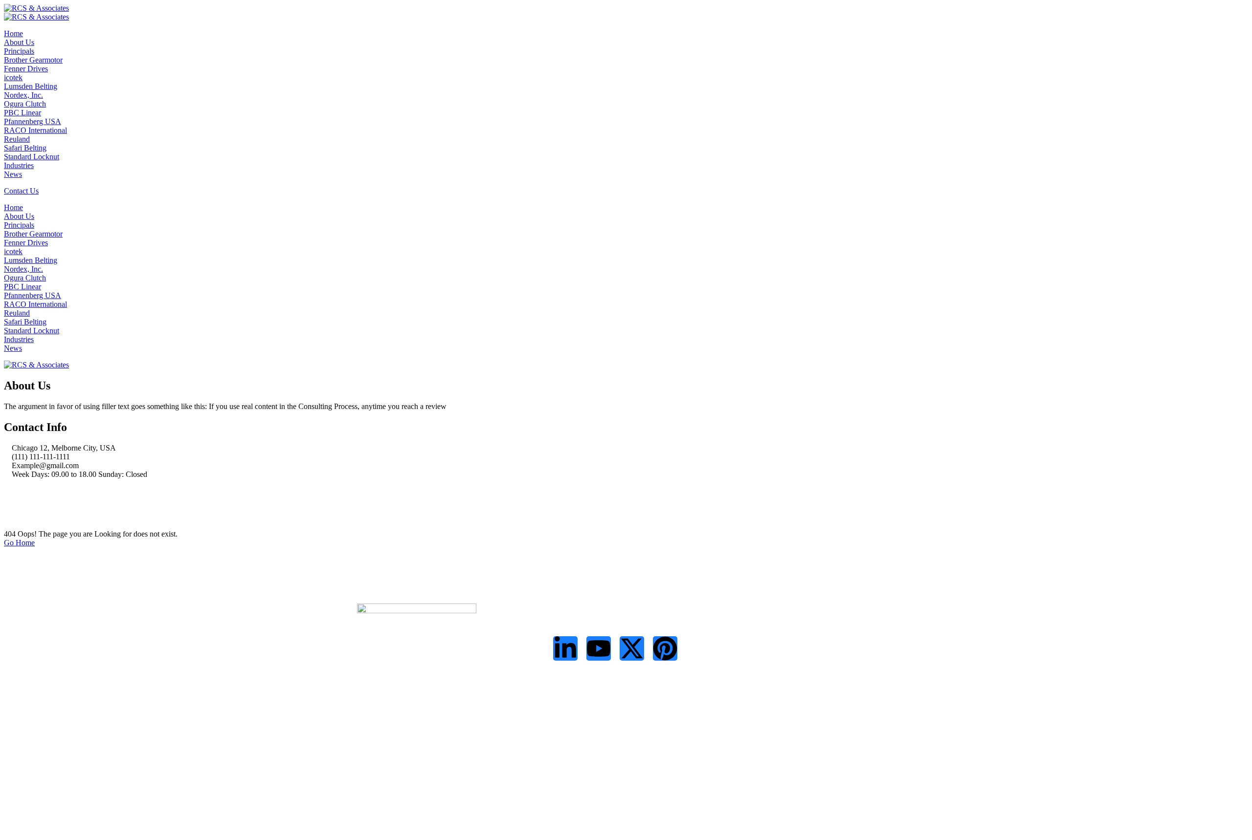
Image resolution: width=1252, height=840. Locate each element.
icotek (13, 77)
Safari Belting (25, 148)
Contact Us (21, 191)
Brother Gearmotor (33, 60)
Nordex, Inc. (23, 95)
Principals (19, 51)
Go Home (19, 542)
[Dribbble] (7, 517)
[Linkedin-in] (565, 648)
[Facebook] (7, 491)
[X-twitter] (632, 648)
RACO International (35, 130)
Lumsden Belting (30, 86)
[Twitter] (7, 499)
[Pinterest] (665, 648)
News (13, 174)
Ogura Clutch (25, 104)
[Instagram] (7, 508)
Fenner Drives (26, 69)
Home (13, 33)
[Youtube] (598, 648)
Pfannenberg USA (32, 121)
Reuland (17, 139)
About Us (19, 42)
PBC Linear (22, 112)
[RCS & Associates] (36, 8)
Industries (19, 165)
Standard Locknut (31, 156)
